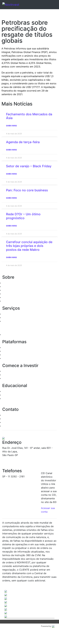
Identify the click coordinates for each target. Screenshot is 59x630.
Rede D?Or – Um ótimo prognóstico (23, 216)
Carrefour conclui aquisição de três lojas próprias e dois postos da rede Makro (29, 245)
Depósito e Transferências (17, 378)
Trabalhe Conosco (12, 425)
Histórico (7, 282)
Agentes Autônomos (14, 286)
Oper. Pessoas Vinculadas (17, 290)
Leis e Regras (10, 293)
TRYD (5, 351)
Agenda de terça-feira (23, 142)
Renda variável (10, 317)
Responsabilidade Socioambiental (21, 297)
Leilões (6, 321)
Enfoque (7, 354)
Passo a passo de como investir (20, 391)
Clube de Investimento (15, 334)
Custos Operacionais (14, 374)
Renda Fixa (8, 313)
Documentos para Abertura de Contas (24, 371)
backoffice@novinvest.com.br (19, 480)
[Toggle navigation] (50, 4)
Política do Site (11, 300)
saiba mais (11, 125)
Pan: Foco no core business (27, 190)
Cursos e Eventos (12, 394)
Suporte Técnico (11, 422)
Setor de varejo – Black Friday (28, 166)
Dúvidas (6, 418)
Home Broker (9, 347)
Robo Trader (9, 358)
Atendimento (9, 415)
